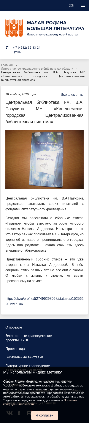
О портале (13, 327)
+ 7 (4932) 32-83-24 (26, 47)
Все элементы (72, 94)
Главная (7, 65)
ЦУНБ (17, 52)
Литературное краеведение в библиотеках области (37, 68)
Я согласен (45, 415)
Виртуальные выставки (24, 357)
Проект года (15, 349)
